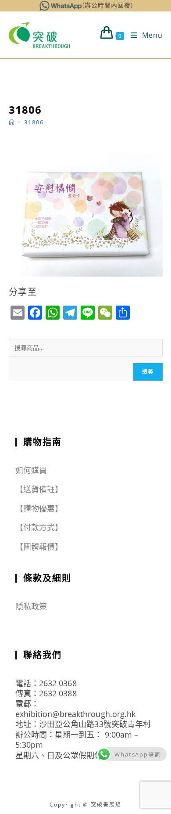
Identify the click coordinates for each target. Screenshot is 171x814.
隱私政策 (31, 606)
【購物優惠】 (39, 508)
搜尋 (147, 371)
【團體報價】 (39, 546)
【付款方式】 (39, 527)
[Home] (12, 122)
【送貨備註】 (39, 489)
